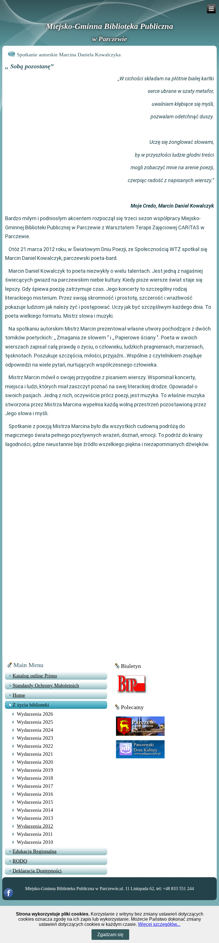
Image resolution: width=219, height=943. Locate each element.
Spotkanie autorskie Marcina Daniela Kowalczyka (69, 54)
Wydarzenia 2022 (35, 746)
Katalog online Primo (35, 676)
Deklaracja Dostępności (37, 871)
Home (19, 695)
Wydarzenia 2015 (35, 802)
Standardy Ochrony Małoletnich (46, 685)
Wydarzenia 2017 (35, 786)
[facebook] (8, 892)
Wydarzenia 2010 (35, 842)
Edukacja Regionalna (34, 851)
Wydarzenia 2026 (35, 714)
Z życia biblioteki (31, 705)
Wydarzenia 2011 (35, 834)
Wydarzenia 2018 (35, 778)
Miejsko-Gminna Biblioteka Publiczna (109, 26)
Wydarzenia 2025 (35, 722)
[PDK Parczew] (140, 749)
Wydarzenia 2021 (35, 754)
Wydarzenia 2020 (35, 762)
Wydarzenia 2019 (35, 770)
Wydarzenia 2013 (35, 818)
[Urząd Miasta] (140, 726)
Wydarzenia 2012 (35, 826)
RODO (20, 861)
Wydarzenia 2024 (35, 730)
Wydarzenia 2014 (35, 810)
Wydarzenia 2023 (35, 738)
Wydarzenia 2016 (35, 794)
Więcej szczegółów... (159, 924)
